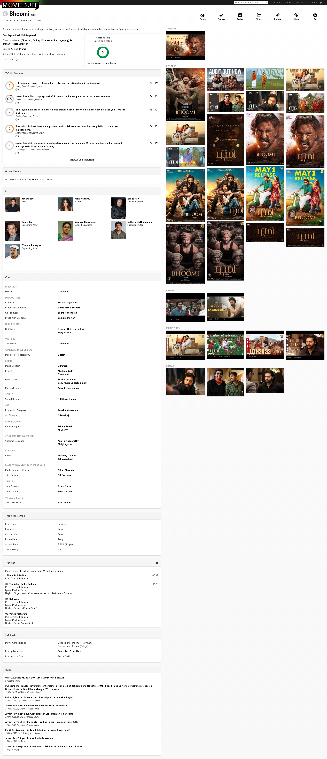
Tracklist (10, 562)
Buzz (8, 669)
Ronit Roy (27, 221)
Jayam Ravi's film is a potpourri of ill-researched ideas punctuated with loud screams (62, 96)
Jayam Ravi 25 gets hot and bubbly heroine (29, 738)
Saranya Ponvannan (85, 221)
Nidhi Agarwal (28, 35)
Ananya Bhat (27, 623)
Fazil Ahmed (64, 502)
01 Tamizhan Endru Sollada (20, 584)
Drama (22, 48)
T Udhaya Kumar (67, 399)
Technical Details (15, 515)
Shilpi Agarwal (65, 444)
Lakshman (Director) (20, 40)
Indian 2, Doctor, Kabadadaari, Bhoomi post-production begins (39, 697)
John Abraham (65, 458)
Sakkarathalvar (66, 317)
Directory (275, 2)
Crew (8, 277)
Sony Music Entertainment (73, 382)
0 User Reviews (14, 171)
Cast (8, 191)
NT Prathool (64, 475)
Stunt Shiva (64, 486)
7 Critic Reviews (14, 73)
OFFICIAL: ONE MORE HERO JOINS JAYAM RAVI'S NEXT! (34, 677)
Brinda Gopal (65, 426)
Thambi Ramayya (31, 245)
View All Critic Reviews (82, 159)
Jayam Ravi (14, 35)
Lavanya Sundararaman (32, 593)
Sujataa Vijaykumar (68, 302)
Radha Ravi (133, 198)
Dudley (61, 354)
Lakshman (63, 291)
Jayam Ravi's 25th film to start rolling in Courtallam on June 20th (41, 721)
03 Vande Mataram (16, 613)
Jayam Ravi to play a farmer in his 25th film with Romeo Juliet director (44, 746)
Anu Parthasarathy (68, 440)
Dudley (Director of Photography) (51, 40)
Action (14, 48)
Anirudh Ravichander (69, 387)
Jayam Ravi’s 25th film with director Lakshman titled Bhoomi (39, 713)
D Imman (63, 365)
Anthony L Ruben (67, 455)
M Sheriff (63, 429)
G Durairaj (63, 415)
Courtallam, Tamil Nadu (70, 651)
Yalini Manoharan (67, 312)
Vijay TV (62, 332)
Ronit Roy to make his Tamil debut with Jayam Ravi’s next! (37, 730)
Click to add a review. (40, 179)
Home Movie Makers (69, 307)
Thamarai (63, 374)
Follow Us (301, 2)
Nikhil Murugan (66, 470)
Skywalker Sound (67, 379)
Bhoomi (19, 14)
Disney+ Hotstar (67, 329)
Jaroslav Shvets (66, 491)
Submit (288, 2)
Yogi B (34, 608)
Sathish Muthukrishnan (140, 221)
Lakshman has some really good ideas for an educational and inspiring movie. (58, 83)
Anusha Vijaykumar (68, 410)
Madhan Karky (66, 370)
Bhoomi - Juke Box (15, 575)
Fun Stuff (11, 634)
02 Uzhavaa (12, 599)
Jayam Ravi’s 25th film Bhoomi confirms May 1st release (36, 705)
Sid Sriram (25, 608)
